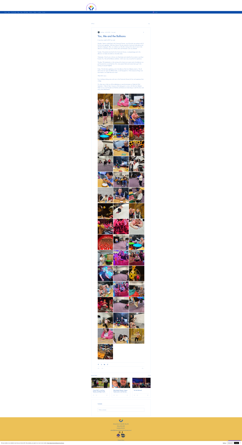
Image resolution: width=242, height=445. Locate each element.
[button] (149, 23)
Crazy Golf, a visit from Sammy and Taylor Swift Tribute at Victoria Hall (99, 391)
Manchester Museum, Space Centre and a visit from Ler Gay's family (120, 391)
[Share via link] (107, 364)
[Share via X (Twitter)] (101, 364)
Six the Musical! (138, 390)
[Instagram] (120, 433)
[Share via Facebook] (98, 364)
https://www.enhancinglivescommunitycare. (55, 443)
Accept (236, 443)
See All (149, 375)
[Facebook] (122, 433)
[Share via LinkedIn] (104, 364)
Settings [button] (224, 443)
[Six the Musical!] (141, 383)
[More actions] (143, 32)
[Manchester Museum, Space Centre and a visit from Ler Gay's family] (121, 383)
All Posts (92, 23)
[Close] (240, 443)
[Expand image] (105, 101)
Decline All (230, 443)
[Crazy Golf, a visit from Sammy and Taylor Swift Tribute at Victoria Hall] (100, 383)
